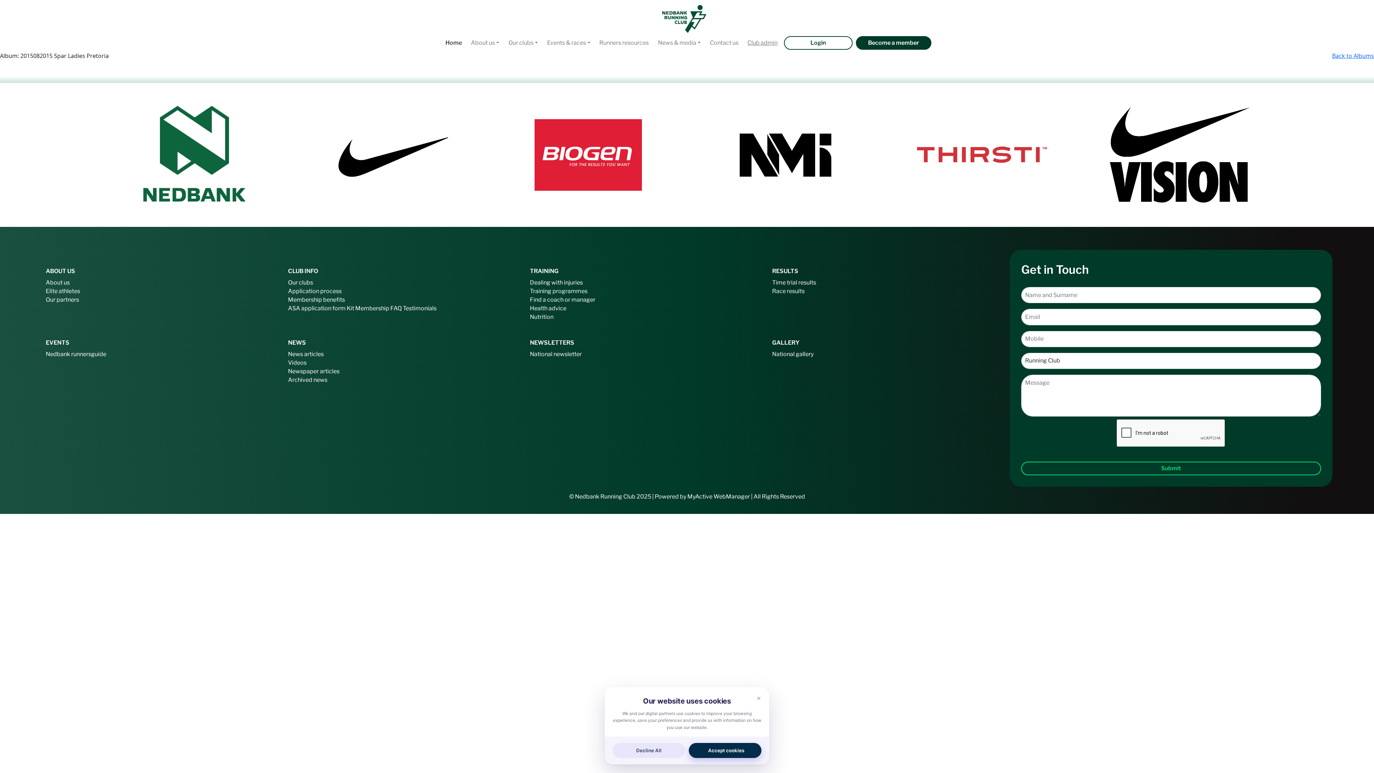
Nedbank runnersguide (76, 354)
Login (818, 42)
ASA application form (317, 308)
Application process (315, 291)
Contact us (724, 42)
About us (483, 42)
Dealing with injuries (556, 282)
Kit (350, 308)
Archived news (307, 379)
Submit (1171, 468)
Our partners (62, 299)
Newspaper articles (314, 371)
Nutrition (542, 316)
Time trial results (794, 282)
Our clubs (520, 42)
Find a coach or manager (562, 299)
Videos (297, 362)
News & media (677, 42)
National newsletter (556, 354)
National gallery (793, 354)
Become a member (893, 42)
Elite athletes (63, 291)
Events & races (566, 42)
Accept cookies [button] (726, 750)
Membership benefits (316, 299)
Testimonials (420, 308)
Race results (788, 291)
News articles (306, 354)
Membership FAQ (378, 308)
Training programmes (559, 291)
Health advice (548, 308)
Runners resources (624, 42)
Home (453, 42)
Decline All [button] (649, 750)
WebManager (731, 496)
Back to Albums (1353, 56)
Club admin (762, 42)
